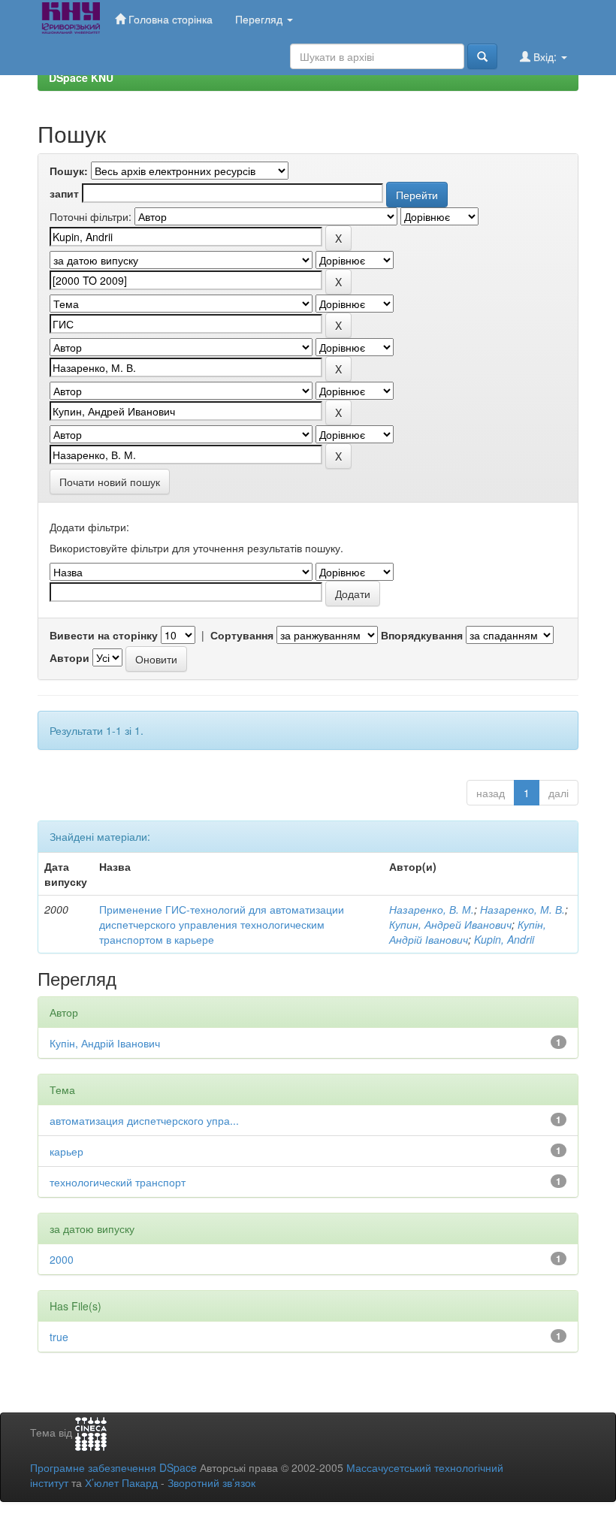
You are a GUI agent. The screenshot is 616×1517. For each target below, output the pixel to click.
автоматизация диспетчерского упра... (144, 1120)
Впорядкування (422, 634)
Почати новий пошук (109, 481)
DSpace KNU (81, 77)
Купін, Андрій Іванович (467, 932)
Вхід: (545, 56)
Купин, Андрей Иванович (450, 924)
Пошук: (69, 170)
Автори (69, 657)
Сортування (241, 634)
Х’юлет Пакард (121, 1482)
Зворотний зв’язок (211, 1482)
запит (64, 193)
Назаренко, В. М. (431, 909)
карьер (66, 1151)
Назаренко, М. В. (522, 909)
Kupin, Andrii (504, 939)
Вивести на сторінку (104, 634)
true (59, 1336)
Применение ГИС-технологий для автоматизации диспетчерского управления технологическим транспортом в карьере (221, 924)
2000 (62, 1259)
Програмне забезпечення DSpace (113, 1467)
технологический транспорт (118, 1181)
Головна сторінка (169, 18)
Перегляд (260, 18)
